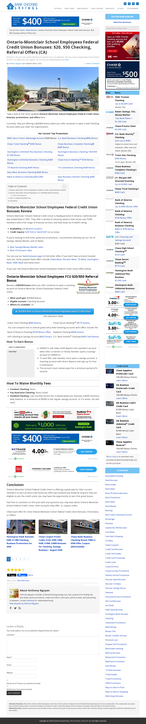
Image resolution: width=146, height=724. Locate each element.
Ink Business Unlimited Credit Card (125, 424)
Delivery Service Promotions (117, 575)
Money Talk (110, 631)
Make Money (110, 627)
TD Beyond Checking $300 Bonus (23, 167)
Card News (110, 532)
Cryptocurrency (112, 566)
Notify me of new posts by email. (19, 689)
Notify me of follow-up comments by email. (24, 683)
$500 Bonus (120, 158)
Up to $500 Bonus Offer (126, 206)
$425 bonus (45, 336)
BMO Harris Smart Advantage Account (26, 138)
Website (10, 673)
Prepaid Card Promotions (116, 644)
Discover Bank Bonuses (115, 579)
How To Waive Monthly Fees (20, 198)
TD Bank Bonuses (113, 670)
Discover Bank (69, 259)
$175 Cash (120, 266)
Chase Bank (55, 259)
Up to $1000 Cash (123, 184)
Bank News (110, 489)
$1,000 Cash (120, 280)
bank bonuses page (32, 256)
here (67, 60)
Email (9, 665)
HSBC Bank (18, 262)
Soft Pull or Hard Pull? (36, 232)
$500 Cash (120, 173)
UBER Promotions (113, 683)
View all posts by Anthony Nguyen (24, 603)
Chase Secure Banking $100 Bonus (75, 159)
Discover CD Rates (113, 584)
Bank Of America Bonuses (116, 493)
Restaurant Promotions (115, 657)
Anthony (30, 600)
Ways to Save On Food (114, 687)
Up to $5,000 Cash (124, 103)
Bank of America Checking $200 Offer (25, 176)
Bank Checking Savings (22, 7)
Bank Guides (110, 484)
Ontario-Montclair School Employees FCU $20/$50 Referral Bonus (34, 193)
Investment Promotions (115, 622)
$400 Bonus (34, 322)
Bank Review (110, 506)
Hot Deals (109, 605)
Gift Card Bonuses (113, 601)
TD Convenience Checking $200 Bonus (76, 167)
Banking (108, 510)
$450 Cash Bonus (90, 336)
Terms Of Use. (86, 721)
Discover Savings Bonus (115, 588)
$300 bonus (77, 332)
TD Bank (82, 259)
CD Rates (109, 540)
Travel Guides (111, 674)
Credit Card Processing (115, 558)
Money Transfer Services (116, 635)
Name (9, 657)
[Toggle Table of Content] (63, 187)
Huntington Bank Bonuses (116, 614)
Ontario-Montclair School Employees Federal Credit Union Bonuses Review (37, 190)
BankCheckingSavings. (62, 721)
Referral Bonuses (112, 653)
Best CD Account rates (21, 250)
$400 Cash (120, 192)
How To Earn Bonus (19, 195)
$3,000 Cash (120, 129)
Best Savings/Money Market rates (26, 247)
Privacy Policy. (75, 721)
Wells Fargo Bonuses (114, 696)
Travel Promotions (113, 679)
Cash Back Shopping (114, 536)
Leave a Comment (92, 63)
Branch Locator (33, 228)
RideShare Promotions (115, 661)
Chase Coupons (112, 545)
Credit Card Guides (113, 553)
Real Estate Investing (114, 648)
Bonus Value (111, 456)
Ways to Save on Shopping (116, 691)
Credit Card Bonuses (114, 549)
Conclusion (13, 201)
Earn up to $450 (122, 140)
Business (109, 523)
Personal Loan (111, 640)
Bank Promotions (112, 497)
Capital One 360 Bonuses (116, 527)
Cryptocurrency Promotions (117, 571)
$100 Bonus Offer (41, 332)
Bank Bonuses (23, 580)
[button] (21, 347)
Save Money (110, 666)
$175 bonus (83, 322)
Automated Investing (114, 476)
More (30, 575)
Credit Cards (110, 562)
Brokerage (110, 519)
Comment (11, 635)
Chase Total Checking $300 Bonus (24, 144)
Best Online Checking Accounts (118, 515)
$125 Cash (120, 254)
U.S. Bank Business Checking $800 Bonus (77, 138)
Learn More (121, 380)
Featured (109, 592)
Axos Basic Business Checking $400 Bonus (27, 172)
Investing (109, 618)
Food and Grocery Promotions (118, 597)
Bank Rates (110, 502)
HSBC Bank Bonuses (114, 609)
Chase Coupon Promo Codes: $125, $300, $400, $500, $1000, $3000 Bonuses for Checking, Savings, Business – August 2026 (52, 543)
